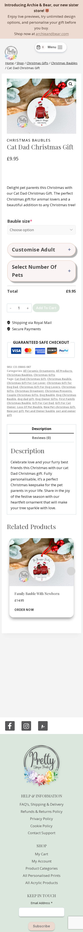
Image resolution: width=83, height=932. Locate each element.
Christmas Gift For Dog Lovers (39, 387)
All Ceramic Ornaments (39, 371)
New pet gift (15, 411)
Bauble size (29, 221)
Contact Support (41, 832)
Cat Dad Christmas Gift (30, 379)
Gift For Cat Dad (43, 403)
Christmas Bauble (59, 379)
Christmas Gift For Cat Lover (26, 383)
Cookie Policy (41, 825)
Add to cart (46, 308)
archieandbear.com (52, 33)
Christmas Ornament (29, 391)
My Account (42, 861)
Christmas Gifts (44, 375)
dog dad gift (25, 399)
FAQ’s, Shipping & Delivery (42, 804)
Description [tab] (41, 429)
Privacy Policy (41, 818)
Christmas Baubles (29, 140)
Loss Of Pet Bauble (29, 407)
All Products (64, 371)
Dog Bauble (47, 395)
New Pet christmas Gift (59, 407)
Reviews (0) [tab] (41, 438)
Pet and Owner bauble (40, 411)
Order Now (24, 609)
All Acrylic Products (41, 882)
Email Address (42, 903)
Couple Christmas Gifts (22, 395)
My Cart (41, 853)
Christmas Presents (58, 391)
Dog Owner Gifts (46, 399)
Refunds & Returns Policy (42, 811)
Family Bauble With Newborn (36, 593)
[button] (70, 84)
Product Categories (42, 868)
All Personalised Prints (41, 875)
